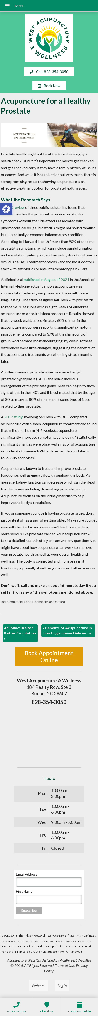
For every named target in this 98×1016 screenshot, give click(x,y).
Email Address (26, 874)
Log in (62, 985)
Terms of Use (64, 965)
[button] (6, 209)
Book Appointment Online (49, 656)
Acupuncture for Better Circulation (20, 633)
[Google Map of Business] (49, 734)
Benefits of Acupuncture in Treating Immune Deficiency (67, 630)
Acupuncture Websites (24, 960)
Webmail (38, 985)
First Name (24, 891)
